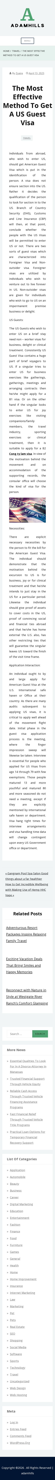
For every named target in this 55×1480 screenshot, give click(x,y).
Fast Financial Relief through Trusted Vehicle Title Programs (26, 1119)
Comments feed (20, 1436)
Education (16, 1211)
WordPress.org (20, 1443)
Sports (14, 1361)
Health (14, 1265)
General (15, 1258)
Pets (13, 1320)
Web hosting (18, 1395)
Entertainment (19, 1218)
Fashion (15, 1224)
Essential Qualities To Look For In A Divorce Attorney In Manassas (28, 1066)
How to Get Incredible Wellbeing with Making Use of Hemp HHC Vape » (26, 889)
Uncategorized (19, 1381)
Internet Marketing (22, 1293)
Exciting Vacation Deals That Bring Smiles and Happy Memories (24, 965)
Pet (12, 1313)
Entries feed (18, 1429)
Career (14, 1197)
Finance (15, 1231)
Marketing (17, 1306)
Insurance (16, 1286)
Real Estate (17, 1327)
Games (14, 1252)
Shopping (16, 1340)
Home (14, 1272)
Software (16, 1354)
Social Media (18, 1347)
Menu (27, 41)
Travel (27, 138)
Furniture (16, 1245)
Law (12, 1299)
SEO (12, 1333)
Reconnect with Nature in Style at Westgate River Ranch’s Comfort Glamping (27, 996)
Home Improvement (23, 1279)
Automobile (17, 1177)
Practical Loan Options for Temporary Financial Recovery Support (27, 1137)
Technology (17, 1367)
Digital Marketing (21, 1204)
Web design (18, 1388)
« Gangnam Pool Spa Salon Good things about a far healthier (26, 876)
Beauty (14, 1184)
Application (17, 1170)
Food (13, 1238)
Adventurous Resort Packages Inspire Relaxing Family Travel (26, 934)
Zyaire (19, 73)
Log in (14, 1422)
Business (16, 1190)
